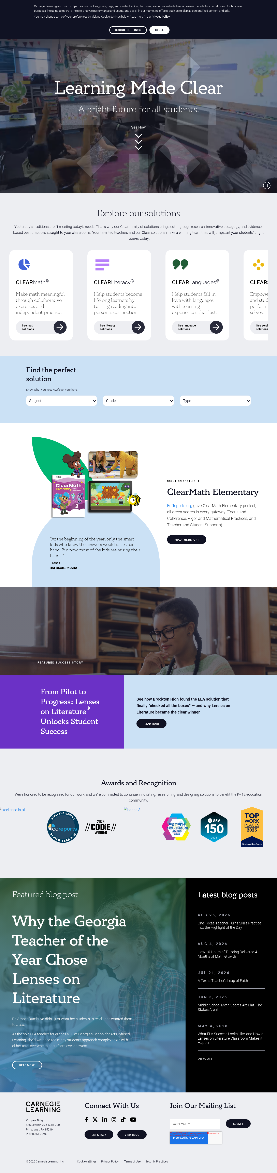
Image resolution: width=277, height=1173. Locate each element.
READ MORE (151, 723)
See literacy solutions (107, 327)
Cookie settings (86, 1161)
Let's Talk (99, 1135)
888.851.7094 (37, 1134)
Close (159, 30)
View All (205, 1058)
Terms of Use (132, 1161)
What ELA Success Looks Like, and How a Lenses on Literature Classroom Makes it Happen (230, 1038)
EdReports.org (179, 505)
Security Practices (156, 1161)
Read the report (186, 539)
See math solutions (28, 327)
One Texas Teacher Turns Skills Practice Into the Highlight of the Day (229, 925)
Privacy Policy (110, 1161)
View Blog (132, 1135)
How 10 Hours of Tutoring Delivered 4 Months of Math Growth (227, 954)
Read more (27, 1065)
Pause (266, 185)
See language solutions (187, 327)
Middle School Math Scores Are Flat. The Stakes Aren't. (230, 1007)
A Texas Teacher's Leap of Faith (223, 980)
